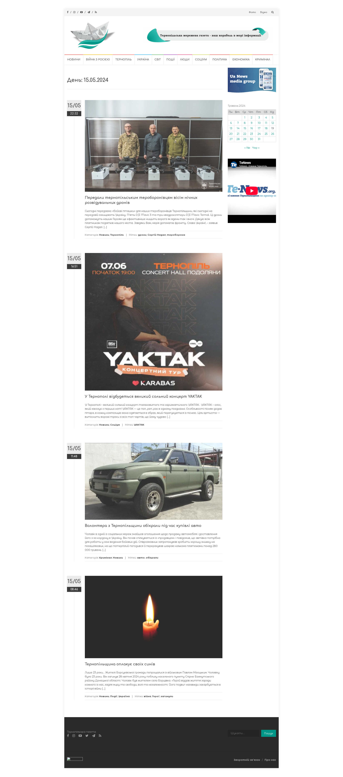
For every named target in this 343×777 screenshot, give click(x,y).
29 (244, 139)
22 (244, 133)
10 (259, 123)
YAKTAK (139, 424)
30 (251, 139)
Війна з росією (98, 59)
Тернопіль (123, 59)
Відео (263, 12)
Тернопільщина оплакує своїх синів (120, 664)
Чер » (255, 147)
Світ (158, 59)
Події (170, 59)
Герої (156, 696)
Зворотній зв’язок (247, 759)
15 (245, 128)
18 (266, 128)
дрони (142, 234)
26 (272, 133)
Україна (143, 59)
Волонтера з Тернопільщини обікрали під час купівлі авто (143, 526)
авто (141, 557)
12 (272, 123)
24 (259, 133)
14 (238, 128)
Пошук (268, 733)
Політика (219, 59)
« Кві (247, 147)
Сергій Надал (157, 234)
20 (231, 133)
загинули (167, 696)
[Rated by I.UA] (75, 759)
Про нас (270, 759)
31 (259, 139)
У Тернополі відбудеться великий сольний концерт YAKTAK (143, 396)
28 (238, 139)
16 (251, 128)
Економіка (241, 59)
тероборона (176, 234)
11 (266, 123)
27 (231, 139)
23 (251, 133)
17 (259, 128)
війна (147, 696)
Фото (252, 12)
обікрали (152, 557)
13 (231, 128)
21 (238, 133)
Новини (73, 59)
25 (266, 133)
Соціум (201, 59)
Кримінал (262, 59)
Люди (185, 59)
